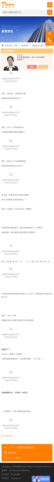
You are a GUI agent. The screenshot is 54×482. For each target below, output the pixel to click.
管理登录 (5, 478)
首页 (16, 45)
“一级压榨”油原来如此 (24, 447)
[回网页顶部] (49, 33)
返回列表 (11, 453)
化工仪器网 (15, 474)
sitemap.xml (16, 478)
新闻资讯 (25, 45)
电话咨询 (49, 43)
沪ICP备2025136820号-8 (19, 470)
